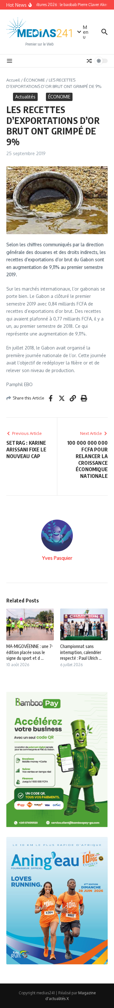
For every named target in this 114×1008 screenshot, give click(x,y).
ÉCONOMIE (34, 80)
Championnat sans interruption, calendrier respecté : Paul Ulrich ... (81, 652)
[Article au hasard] (89, 60)
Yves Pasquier (57, 558)
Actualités (25, 96)
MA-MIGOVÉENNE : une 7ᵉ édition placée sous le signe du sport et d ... (29, 652)
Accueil (13, 80)
